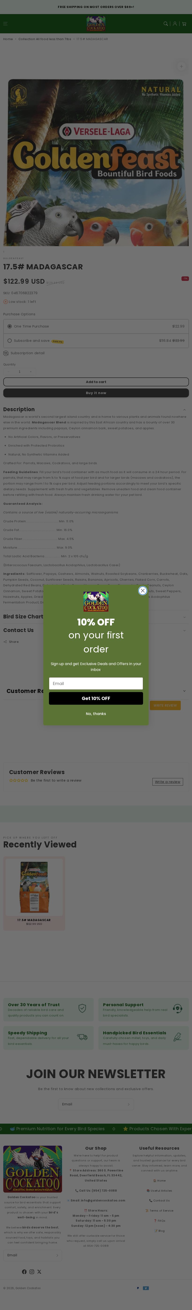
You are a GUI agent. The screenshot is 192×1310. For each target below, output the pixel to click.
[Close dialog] (143, 591)
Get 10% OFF (96, 698)
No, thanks (96, 713)
